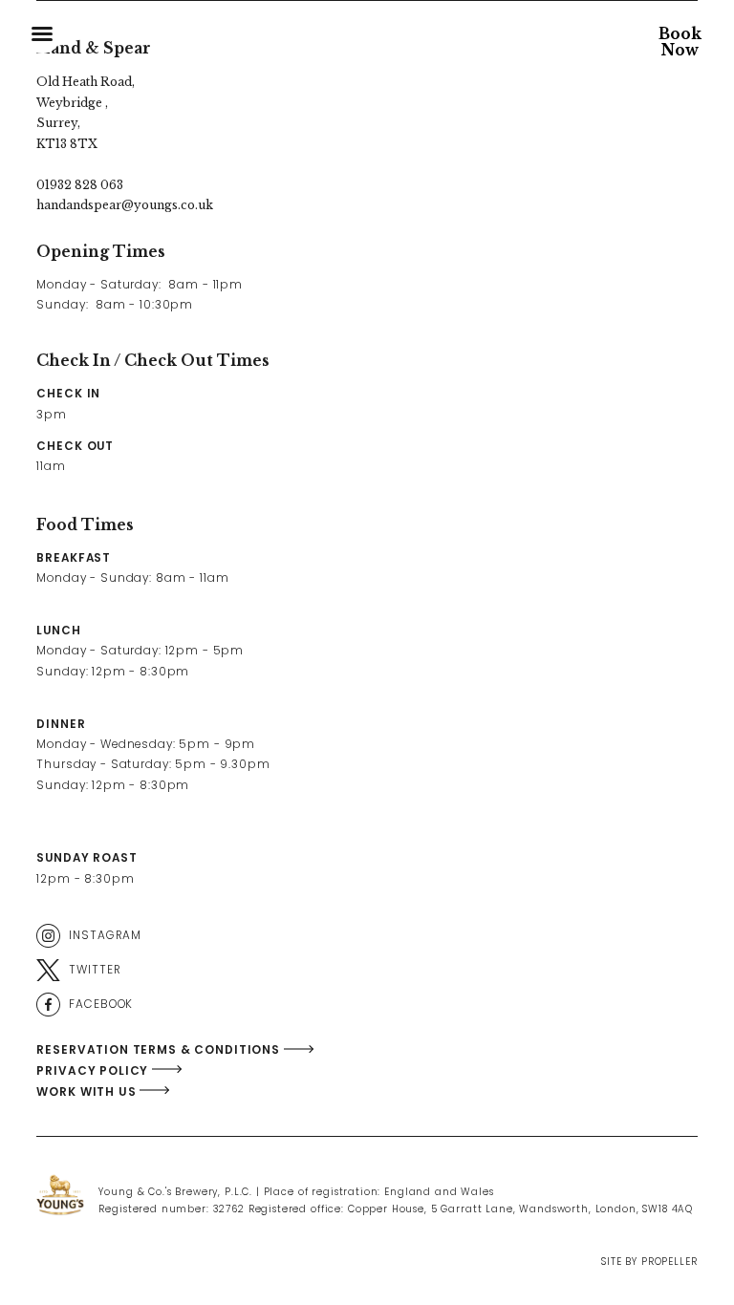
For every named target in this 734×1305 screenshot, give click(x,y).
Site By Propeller (649, 1261)
